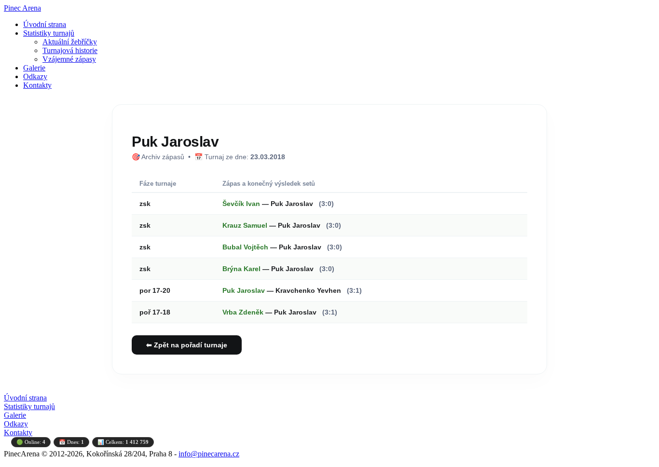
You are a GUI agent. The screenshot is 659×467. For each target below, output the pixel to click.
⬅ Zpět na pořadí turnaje (186, 345)
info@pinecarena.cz (208, 454)
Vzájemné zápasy (69, 59)
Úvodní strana (44, 24)
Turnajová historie (69, 50)
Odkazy (35, 76)
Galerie (34, 68)
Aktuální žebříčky (69, 42)
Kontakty (37, 85)
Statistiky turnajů (48, 33)
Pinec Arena (22, 8)
